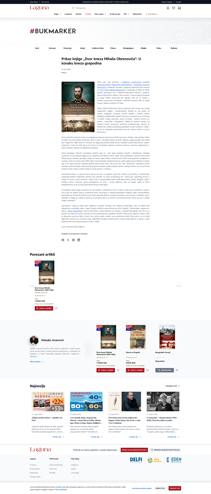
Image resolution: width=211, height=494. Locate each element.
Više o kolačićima (61, 490)
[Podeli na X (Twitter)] (68, 240)
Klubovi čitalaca (167, 2)
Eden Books (34, 2)
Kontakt (178, 2)
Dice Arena (45, 2)
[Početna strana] (40, 8)
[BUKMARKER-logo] (53, 31)
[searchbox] (105, 8)
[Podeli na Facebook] (63, 240)
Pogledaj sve (171, 386)
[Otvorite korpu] (179, 8)
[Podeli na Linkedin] (78, 240)
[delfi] (136, 460)
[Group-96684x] (174, 460)
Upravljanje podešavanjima (142, 488)
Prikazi (64, 73)
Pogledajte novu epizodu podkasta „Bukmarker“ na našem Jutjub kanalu (105, 2)
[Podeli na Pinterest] (73, 240)
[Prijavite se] (168, 8)
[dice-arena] (154, 460)
